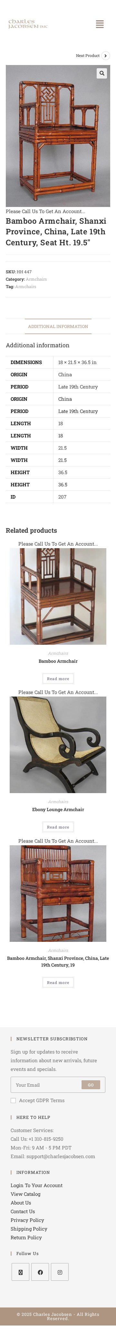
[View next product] (105, 55)
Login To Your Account (37, 1185)
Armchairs (36, 279)
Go (91, 1084)
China (65, 399)
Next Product (88, 55)
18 (60, 435)
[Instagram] (60, 1272)
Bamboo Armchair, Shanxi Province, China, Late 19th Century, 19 (58, 961)
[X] (20, 1272)
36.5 (62, 484)
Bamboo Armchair (58, 661)
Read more (58, 678)
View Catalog (25, 1194)
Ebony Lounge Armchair (58, 809)
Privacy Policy (27, 1220)
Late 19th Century (78, 411)
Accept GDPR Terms (41, 1100)
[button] (100, 24)
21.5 (62, 460)
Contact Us (23, 1211)
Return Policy (26, 1237)
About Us (21, 1202)
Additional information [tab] (58, 326)
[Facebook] (40, 1272)
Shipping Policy (29, 1228)
